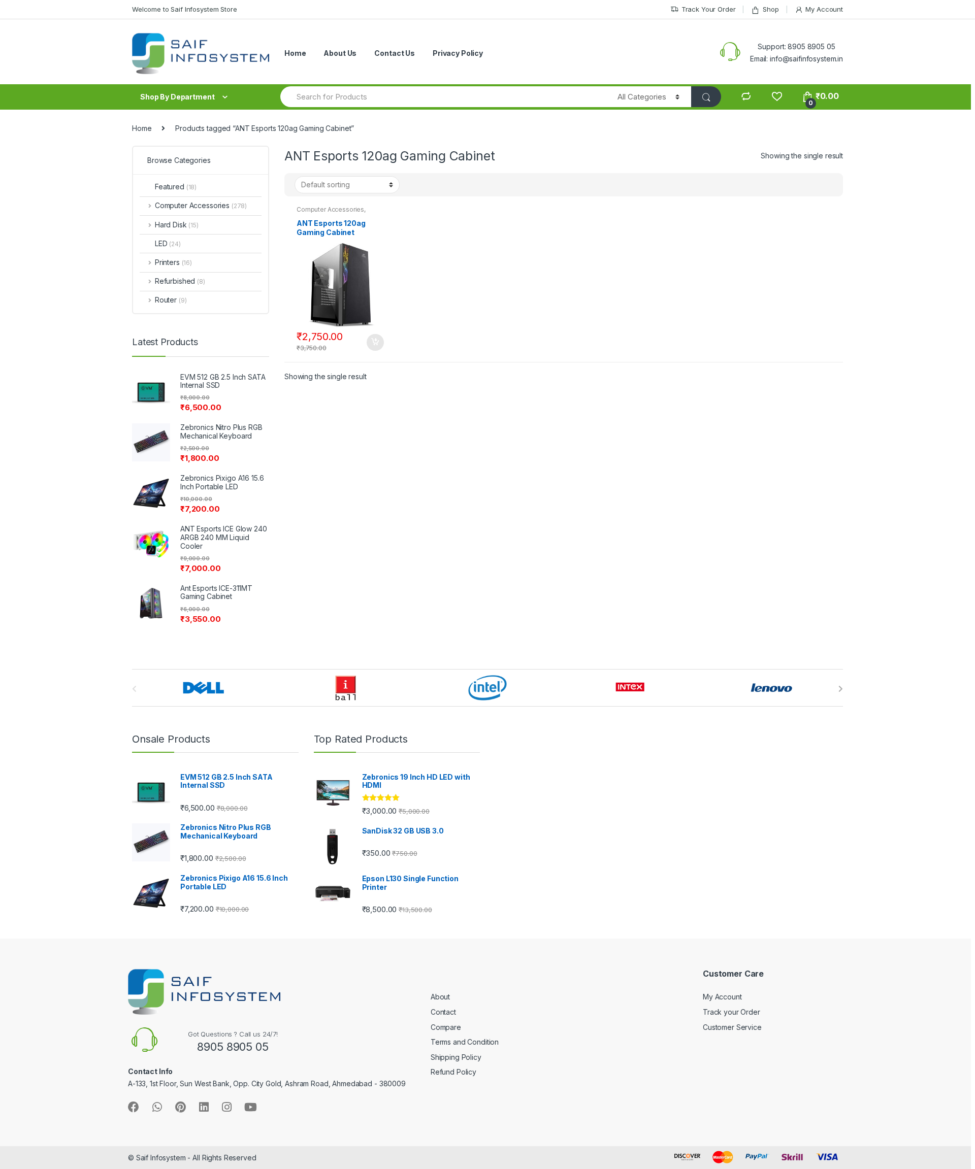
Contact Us (394, 53)
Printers (173, 262)
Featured (176, 186)
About (440, 996)
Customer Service (732, 1027)
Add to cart (375, 342)
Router (170, 299)
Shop (770, 9)
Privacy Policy (458, 53)
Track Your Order (708, 9)
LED (168, 243)
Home (295, 53)
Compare (446, 1027)
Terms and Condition (465, 1042)
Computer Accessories (330, 209)
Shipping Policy (456, 1057)
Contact (443, 1012)
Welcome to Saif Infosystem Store (184, 9)
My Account (824, 9)
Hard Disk (177, 224)
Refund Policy (453, 1071)
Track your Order (731, 1012)
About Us (339, 53)
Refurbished (180, 281)
